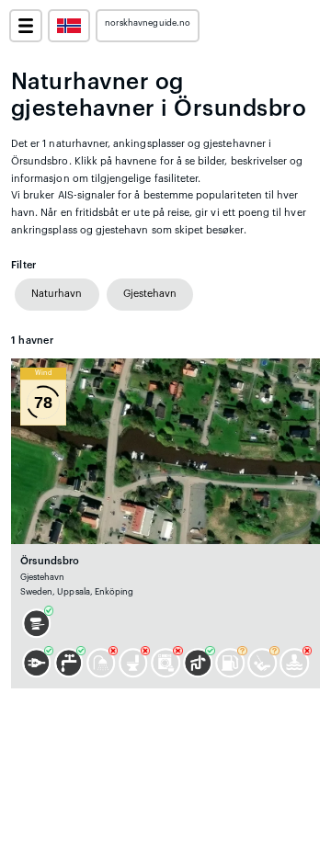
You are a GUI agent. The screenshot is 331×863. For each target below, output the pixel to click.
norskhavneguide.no (147, 23)
